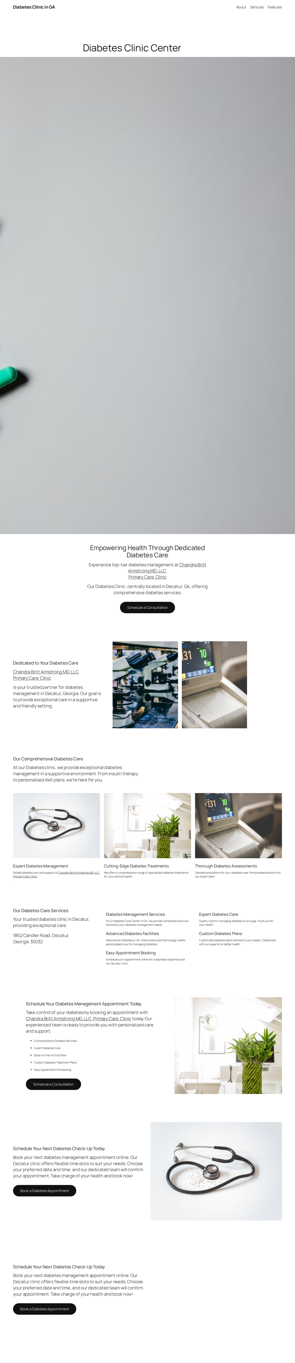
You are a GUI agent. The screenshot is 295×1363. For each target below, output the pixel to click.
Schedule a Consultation (147, 607)
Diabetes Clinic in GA (34, 7)
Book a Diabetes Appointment (44, 1190)
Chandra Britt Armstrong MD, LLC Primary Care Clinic (46, 675)
